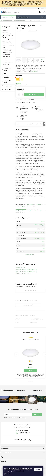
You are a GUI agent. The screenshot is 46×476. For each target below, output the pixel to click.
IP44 (43, 241)
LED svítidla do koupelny (7, 49)
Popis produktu (19, 123)
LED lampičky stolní (7, 50)
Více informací (20, 471)
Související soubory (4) (29, 123)
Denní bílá (42, 232)
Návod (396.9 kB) (21, 267)
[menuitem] (8, 17)
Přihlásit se (37, 414)
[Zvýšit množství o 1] (23, 94)
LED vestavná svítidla (7, 33)
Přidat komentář (28, 305)
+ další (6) (42, 61)
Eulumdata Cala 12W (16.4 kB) (24, 274)
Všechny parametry (30, 254)
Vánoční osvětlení (6, 64)
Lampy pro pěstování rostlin (8, 62)
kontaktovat (30, 206)
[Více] (42, 17)
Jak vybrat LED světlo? (21, 209)
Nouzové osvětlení (6, 54)
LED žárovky (5, 30)
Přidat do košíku (34, 94)
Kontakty (10, 8)
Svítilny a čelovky (6, 56)
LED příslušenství (8, 86)
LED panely (5, 32)
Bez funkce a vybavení (39, 238)
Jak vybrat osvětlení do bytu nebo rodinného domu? (28, 210)
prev (16, 354)
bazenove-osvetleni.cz (23, 466)
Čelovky (6, 59)
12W (43, 245)
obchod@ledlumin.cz (24, 430)
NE (43, 248)
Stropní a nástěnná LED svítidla (8, 36)
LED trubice (6, 77)
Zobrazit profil (37, 390)
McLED (32, 99)
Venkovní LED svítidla (7, 69)
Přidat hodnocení (30, 290)
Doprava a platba (4, 8)
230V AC (42, 251)
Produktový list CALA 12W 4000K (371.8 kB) (27, 271)
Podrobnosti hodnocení (32, 30)
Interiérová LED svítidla (7, 26)
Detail (30, 370)
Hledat (31, 12)
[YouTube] (30, 440)
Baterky (6, 58)
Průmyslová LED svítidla (7, 81)
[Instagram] (27, 440)
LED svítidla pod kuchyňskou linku (8, 46)
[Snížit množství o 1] (19, 94)
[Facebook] (25, 440)
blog (22, 206)
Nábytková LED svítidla (7, 52)
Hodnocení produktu (40, 123)
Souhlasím (38, 469)
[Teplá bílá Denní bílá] (30, 352)
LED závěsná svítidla (7, 42)
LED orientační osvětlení (7, 43)
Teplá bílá (37, 232)
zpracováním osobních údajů (21, 417)
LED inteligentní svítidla (9, 39)
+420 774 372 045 (40, 12)
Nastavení (7, 474)
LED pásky (6, 73)
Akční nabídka (7, 89)
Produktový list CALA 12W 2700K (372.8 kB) (27, 269)
